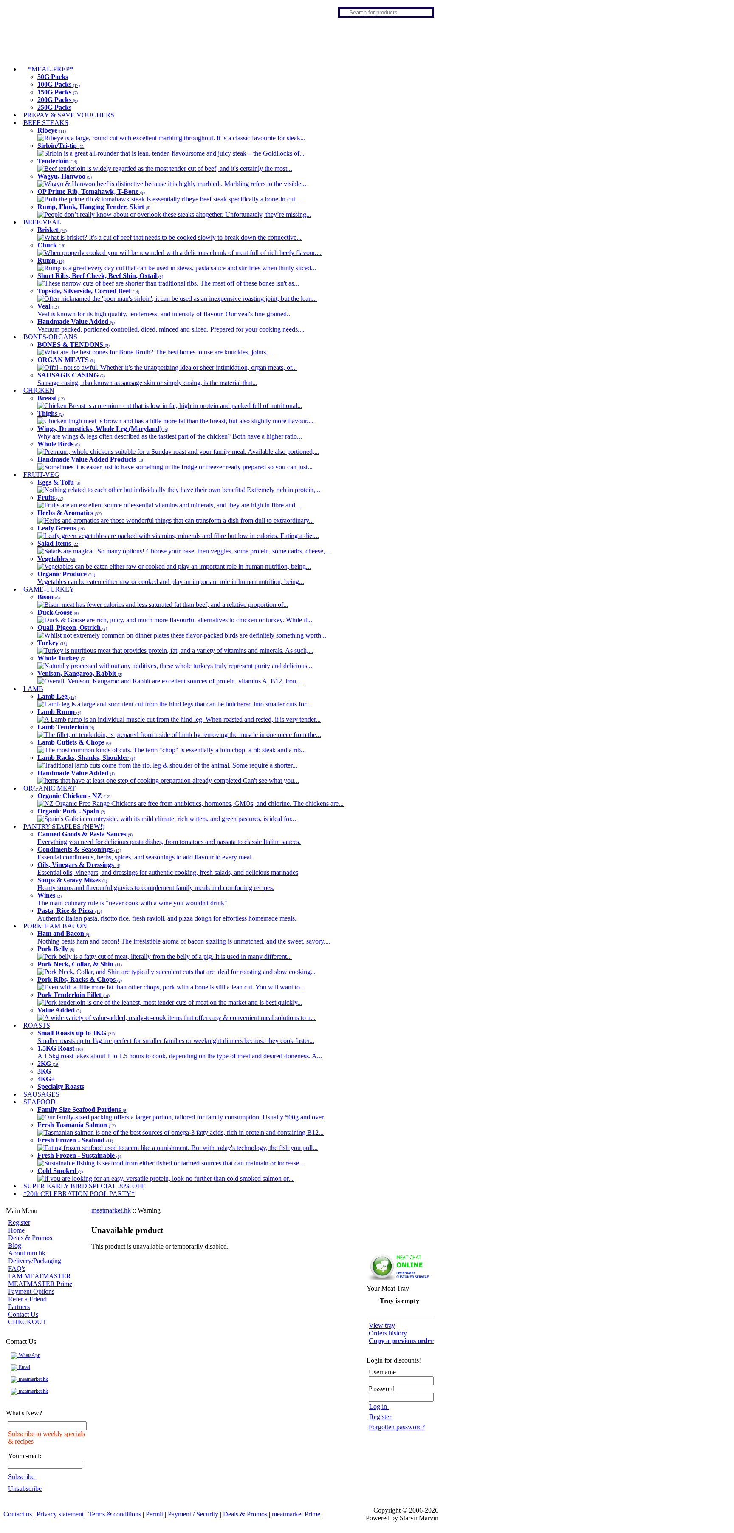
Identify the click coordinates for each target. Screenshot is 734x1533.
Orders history (388, 1333)
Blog (14, 1245)
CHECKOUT (27, 1322)
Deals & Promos (30, 1237)
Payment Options (31, 1291)
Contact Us (23, 1314)
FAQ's (16, 1268)
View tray (382, 1325)
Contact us (17, 1514)
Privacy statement (60, 1514)
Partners (19, 1306)
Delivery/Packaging (34, 1260)
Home (16, 1230)
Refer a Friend (27, 1299)
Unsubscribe (25, 1488)
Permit (154, 1514)
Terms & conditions (114, 1514)
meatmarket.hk (32, 1379)
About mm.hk (26, 1253)
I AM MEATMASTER (39, 1276)
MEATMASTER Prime (40, 1283)
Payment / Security (193, 1514)
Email (23, 1367)
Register (19, 1222)
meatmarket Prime (296, 1514)
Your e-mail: (24, 1455)
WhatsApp (28, 1355)
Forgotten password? (397, 1427)
